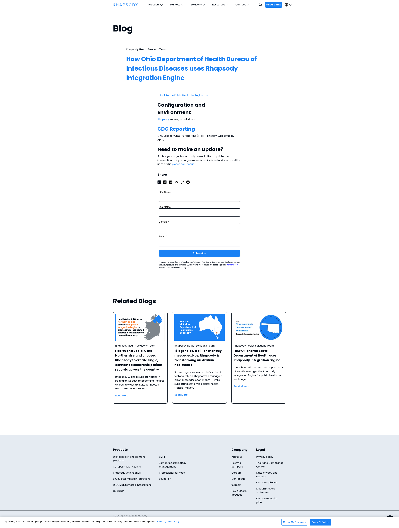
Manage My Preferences (294, 522)
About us (236, 457)
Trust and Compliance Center (270, 464)
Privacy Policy (232, 264)
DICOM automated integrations (132, 485)
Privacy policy (264, 457)
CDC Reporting (177, 128)
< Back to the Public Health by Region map (183, 95)
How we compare (237, 464)
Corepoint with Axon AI (127, 466)
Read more (140, 361)
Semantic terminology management (172, 464)
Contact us (238, 479)
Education (165, 479)
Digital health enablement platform (129, 458)
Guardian (118, 491)
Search (261, 5)
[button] (188, 182)
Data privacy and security (266, 474)
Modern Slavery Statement (265, 490)
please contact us (183, 164)
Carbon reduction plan (267, 500)
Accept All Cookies (320, 522)
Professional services (172, 473)
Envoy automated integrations (131, 479)
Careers (236, 473)
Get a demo (273, 4)
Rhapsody (163, 119)
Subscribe (199, 253)
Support (236, 485)
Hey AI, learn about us (239, 493)
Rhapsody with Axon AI (127, 473)
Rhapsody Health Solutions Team (146, 49)
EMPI (162, 457)
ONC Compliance (266, 482)
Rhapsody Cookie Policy (168, 521)
